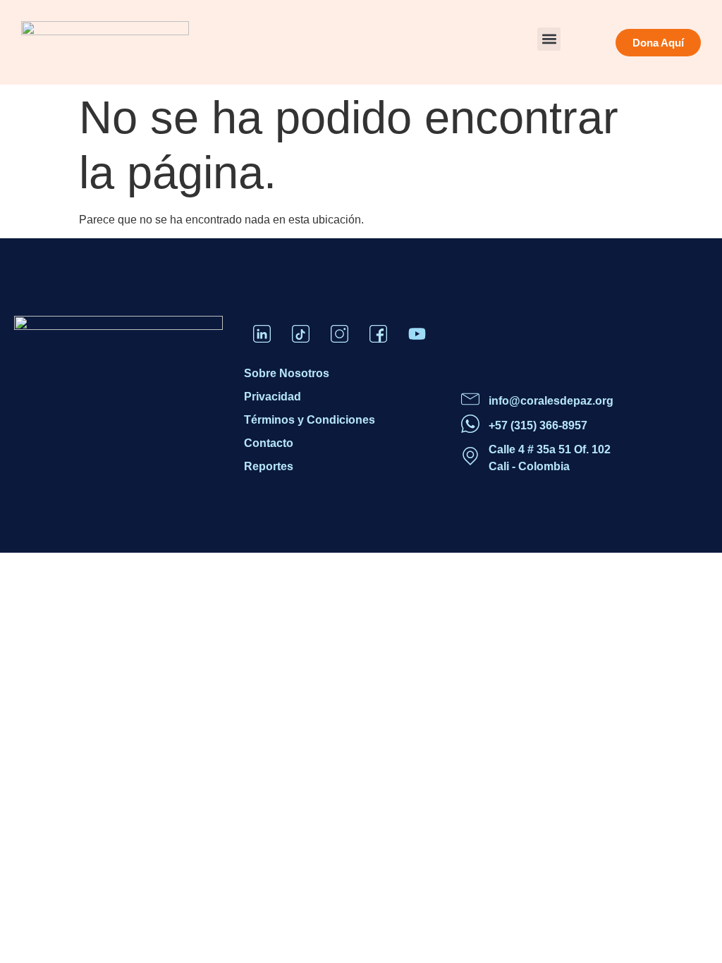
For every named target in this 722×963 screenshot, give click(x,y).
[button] (549, 39)
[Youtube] (416, 333)
